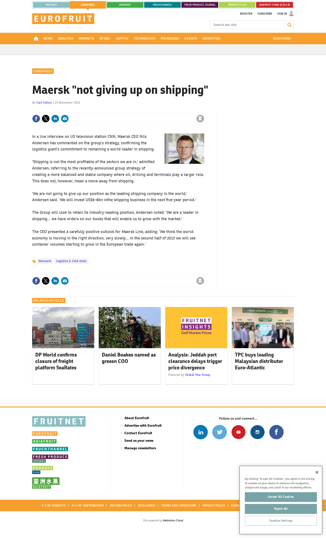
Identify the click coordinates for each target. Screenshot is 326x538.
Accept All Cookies (281, 497)
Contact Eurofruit (138, 433)
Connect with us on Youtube (238, 432)
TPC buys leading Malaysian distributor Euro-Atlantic (259, 361)
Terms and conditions (178, 505)
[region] (280, 500)
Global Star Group (197, 375)
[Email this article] (65, 119)
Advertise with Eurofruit (143, 425)
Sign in (147, 110)
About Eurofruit (136, 418)
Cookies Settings (281, 521)
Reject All (281, 509)
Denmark (45, 261)
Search (289, 24)
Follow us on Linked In (200, 432)
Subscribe (264, 13)
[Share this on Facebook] (36, 119)
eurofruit (88, 5)
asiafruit (125, 5)
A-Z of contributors (88, 505)
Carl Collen (44, 102)
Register (246, 13)
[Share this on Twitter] (46, 119)
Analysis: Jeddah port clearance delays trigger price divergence (195, 361)
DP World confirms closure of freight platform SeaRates (56, 361)
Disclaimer (146, 505)
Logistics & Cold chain (71, 261)
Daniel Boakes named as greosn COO (129, 357)
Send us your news (138, 440)
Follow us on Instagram (257, 432)
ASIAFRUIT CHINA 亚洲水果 (274, 5)
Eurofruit (42, 71)
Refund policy (121, 505)
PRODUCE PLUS (237, 5)
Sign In (282, 13)
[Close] (317, 472)
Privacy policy (213, 505)
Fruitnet (51, 5)
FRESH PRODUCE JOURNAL (200, 5)
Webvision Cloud (173, 520)
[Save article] (200, 119)
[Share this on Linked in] (55, 119)
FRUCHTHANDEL (162, 5)
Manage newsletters (140, 448)
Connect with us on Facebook (276, 432)
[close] (204, 110)
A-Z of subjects (53, 505)
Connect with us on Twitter (219, 432)
